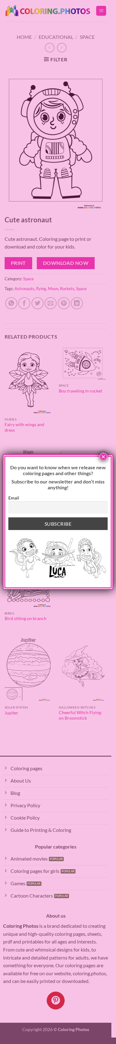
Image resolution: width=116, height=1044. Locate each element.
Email (13, 497)
